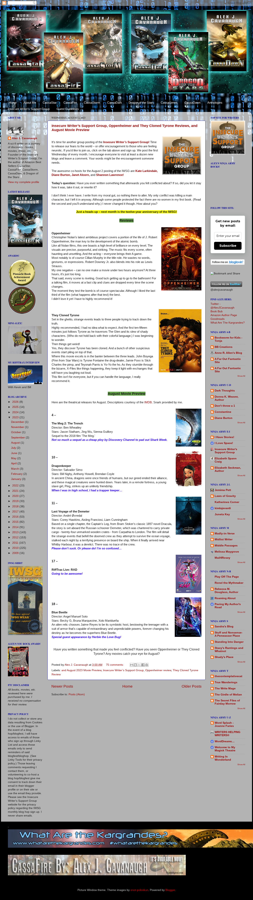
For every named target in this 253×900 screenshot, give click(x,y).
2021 (15, 490)
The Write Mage (225, 688)
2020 (15, 496)
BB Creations (223, 346)
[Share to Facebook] (143, 665)
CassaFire (70, 102)
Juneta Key (222, 514)
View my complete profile (23, 182)
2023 (15, 417)
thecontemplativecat (228, 676)
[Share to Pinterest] (147, 665)
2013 (15, 532)
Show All (241, 376)
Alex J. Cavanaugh (24, 138)
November (18, 427)
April (14, 463)
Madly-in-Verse (225, 533)
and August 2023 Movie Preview (81, 670)
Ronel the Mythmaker (229, 582)
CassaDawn (192, 102)
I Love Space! (224, 443)
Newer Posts (62, 686)
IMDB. (148, 402)
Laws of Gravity (225, 496)
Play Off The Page (227, 576)
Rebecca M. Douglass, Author (226, 590)
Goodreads (218, 318)
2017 (15, 511)
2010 (15, 547)
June (14, 453)
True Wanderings (226, 682)
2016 (15, 516)
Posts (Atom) (77, 694)
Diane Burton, (61, 174)
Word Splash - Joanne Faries (224, 724)
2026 (15, 401)
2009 (15, 553)
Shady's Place (224, 657)
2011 (15, 542)
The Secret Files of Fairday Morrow (227, 702)
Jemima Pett (223, 490)
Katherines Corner (227, 502)
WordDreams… (225, 741)
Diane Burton (223, 418)
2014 (15, 527)
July (14, 447)
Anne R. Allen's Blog (228, 352)
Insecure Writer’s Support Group (123, 670)
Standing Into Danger (229, 641)
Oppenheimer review (158, 670)
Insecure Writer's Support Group (29, 109)
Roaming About (225, 598)
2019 (15, 501)
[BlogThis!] (135, 665)
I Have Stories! (224, 437)
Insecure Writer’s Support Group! (126, 142)
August (16, 442)
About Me (30, 102)
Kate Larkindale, (146, 171)
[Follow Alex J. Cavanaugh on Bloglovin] (228, 264)
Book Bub (217, 311)
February (17, 473)
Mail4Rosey (222, 557)
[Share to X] (139, 665)
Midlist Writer (223, 539)
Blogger (170, 890)
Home (13, 102)
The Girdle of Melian (228, 694)
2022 (15, 485)
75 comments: (115, 664)
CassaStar (50, 102)
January (16, 479)
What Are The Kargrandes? (228, 322)
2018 (15, 506)
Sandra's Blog (224, 626)
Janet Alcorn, (81, 174)
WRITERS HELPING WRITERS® (227, 734)
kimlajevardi (223, 508)
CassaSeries (169, 102)
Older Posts (192, 686)
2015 (15, 521)
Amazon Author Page (224, 315)
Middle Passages (226, 545)
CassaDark (114, 102)
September (18, 437)
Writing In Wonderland (223, 758)
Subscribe (227, 246)
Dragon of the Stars (141, 102)
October (16, 432)
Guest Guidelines (68, 109)
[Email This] (132, 665)
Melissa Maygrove (227, 551)
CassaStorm (92, 102)
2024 (15, 412)
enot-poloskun (139, 890)
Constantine (223, 411)
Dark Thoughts (225, 390)
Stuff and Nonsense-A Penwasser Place (229, 634)
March (15, 468)
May (14, 458)
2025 (15, 406)
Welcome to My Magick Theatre (225, 749)
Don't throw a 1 (225, 405)
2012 (15, 537)
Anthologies (214, 102)
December (18, 421)
